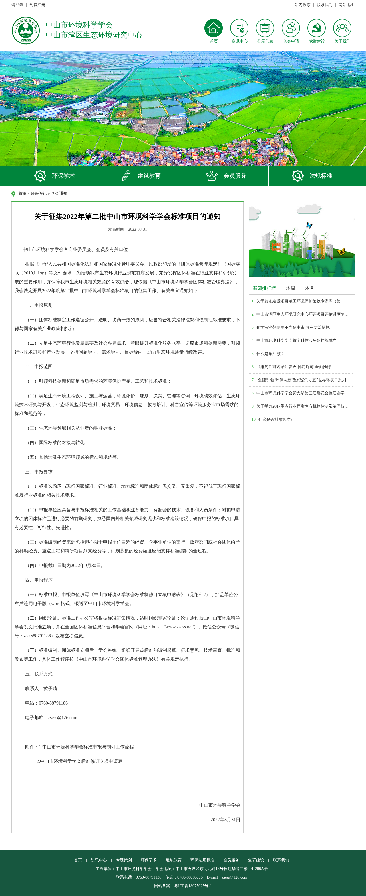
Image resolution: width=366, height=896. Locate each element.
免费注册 (37, 5)
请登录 (17, 5)
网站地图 (347, 5)
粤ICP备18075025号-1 (193, 886)
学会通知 (59, 193)
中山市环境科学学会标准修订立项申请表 (81, 761)
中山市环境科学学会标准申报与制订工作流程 (88, 746)
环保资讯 (39, 193)
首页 (23, 193)
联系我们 (325, 5)
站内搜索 (303, 5)
